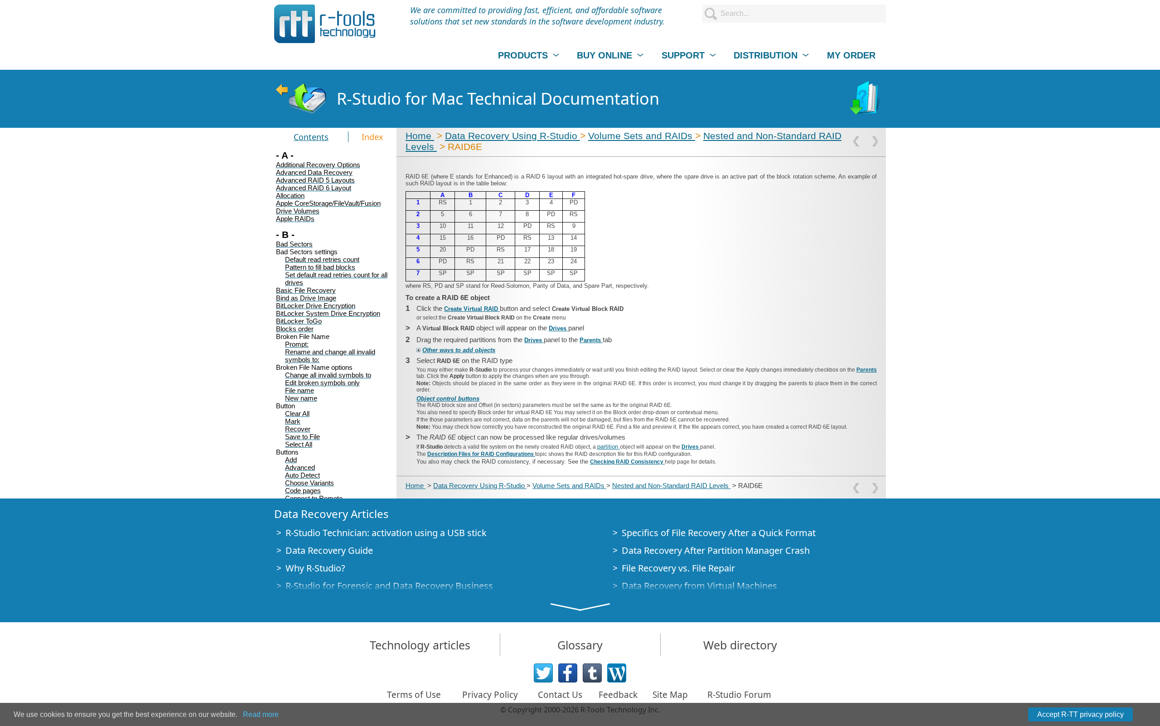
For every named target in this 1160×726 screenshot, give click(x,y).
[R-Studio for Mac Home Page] (301, 99)
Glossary (580, 645)
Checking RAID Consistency (627, 462)
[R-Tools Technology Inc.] (325, 24)
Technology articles (420, 645)
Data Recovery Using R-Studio (512, 136)
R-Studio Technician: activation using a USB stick (386, 533)
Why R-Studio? (315, 568)
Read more (261, 714)
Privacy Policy (490, 695)
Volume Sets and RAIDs (641, 136)
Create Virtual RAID (472, 308)
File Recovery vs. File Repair (678, 568)
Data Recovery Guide (329, 550)
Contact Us (560, 695)
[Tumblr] (592, 672)
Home (420, 136)
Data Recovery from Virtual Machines (699, 586)
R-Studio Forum (739, 695)
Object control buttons (447, 398)
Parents (591, 340)
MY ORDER (851, 55)
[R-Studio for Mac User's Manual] (866, 99)
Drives (558, 328)
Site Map (670, 695)
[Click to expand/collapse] (418, 350)
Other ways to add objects (458, 350)
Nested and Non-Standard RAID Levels (671, 485)
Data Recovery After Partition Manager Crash (716, 550)
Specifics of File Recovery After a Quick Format (719, 533)
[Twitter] (543, 672)
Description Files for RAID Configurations (481, 454)
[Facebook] (567, 672)
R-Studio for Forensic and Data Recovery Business (389, 586)
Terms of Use (414, 695)
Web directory (740, 645)
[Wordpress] (616, 672)
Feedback (618, 695)
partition (608, 446)
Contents (311, 136)
